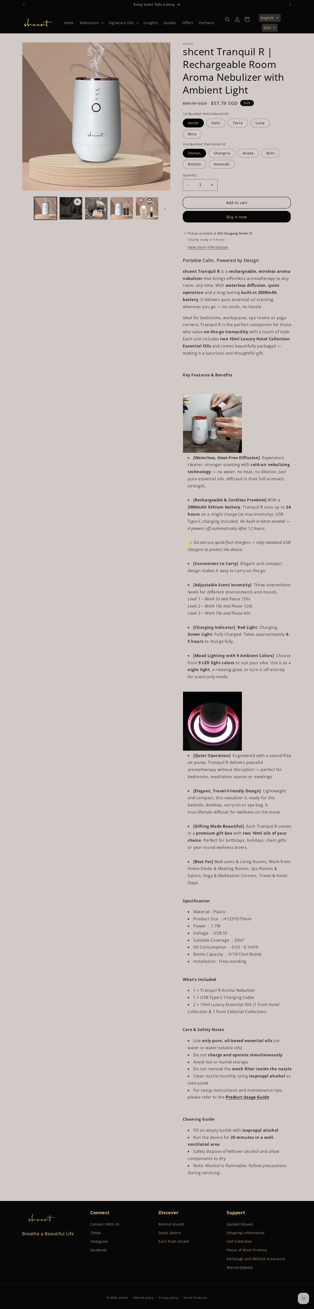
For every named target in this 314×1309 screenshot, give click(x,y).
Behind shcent (171, 1224)
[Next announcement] (290, 4)
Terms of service (195, 1297)
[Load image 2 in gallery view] (96, 208)
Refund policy (144, 1297)
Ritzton (194, 164)
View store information (208, 247)
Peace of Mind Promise (247, 1250)
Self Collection (239, 1241)
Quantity (189, 175)
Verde (193, 123)
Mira (192, 134)
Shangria (222, 153)
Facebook (98, 1250)
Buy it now (236, 216)
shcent (123, 1297)
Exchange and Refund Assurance (256, 1258)
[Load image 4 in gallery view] (147, 208)
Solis (215, 123)
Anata (248, 153)
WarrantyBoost (240, 1267)
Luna (260, 123)
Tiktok (95, 1232)
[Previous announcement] (23, 4)
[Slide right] (165, 208)
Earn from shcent (173, 1241)
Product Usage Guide (247, 1097)
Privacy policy (168, 1297)
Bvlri (270, 153)
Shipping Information (246, 1232)
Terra (238, 123)
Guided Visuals (240, 1224)
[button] (91, 23)
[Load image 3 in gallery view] (121, 208)
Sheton (194, 153)
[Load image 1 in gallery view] (45, 208)
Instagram (99, 1241)
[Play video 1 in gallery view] (70, 208)
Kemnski (222, 164)
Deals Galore (169, 1232)
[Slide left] (27, 208)
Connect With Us (105, 1224)
